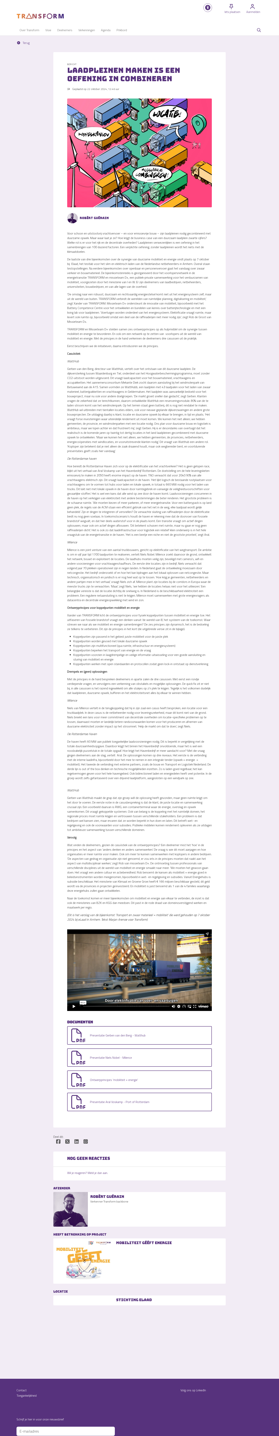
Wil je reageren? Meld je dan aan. (87, 1173)
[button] (207, 7)
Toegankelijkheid (27, 1395)
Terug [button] (26, 43)
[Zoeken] (258, 30)
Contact (22, 1390)
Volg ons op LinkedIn (193, 1390)
